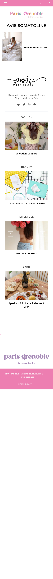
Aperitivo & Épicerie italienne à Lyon (26, 305)
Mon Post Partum (26, 253)
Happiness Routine (35, 47)
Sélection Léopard (26, 153)
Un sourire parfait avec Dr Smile (27, 203)
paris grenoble (26, 358)
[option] (26, 140)
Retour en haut (25, 384)
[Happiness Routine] (12, 46)
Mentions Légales (26, 377)
